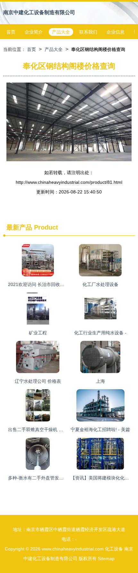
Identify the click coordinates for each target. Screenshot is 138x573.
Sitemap (106, 558)
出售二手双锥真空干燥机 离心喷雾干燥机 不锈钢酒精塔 (63, 429)
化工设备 (114, 548)
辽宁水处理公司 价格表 (38, 381)
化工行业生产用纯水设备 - (100, 332)
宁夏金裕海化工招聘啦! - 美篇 (100, 429)
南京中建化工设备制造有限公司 (39, 12)
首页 (10, 32)
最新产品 (19, 227)
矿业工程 (38, 332)
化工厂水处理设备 (100, 284)
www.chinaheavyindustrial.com (73, 548)
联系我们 (88, 32)
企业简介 (34, 32)
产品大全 (61, 32)
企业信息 (116, 32)
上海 (100, 381)
